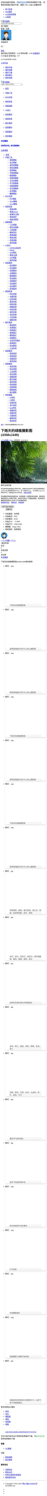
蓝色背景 (13, 302)
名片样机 (13, 405)
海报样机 (13, 413)
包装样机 (13, 403)
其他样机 (13, 421)
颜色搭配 (8, 1457)
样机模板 (8, 136)
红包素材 (13, 268)
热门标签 (8, 9)
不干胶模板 (14, 183)
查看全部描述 (27, 492)
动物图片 (13, 338)
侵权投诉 (14, 502)
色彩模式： (9, 519)
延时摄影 (13, 392)
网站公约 (8, 1472)
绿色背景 (13, 304)
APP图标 (13, 252)
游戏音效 (13, 356)
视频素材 (8, 132)
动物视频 (13, 387)
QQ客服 (8, 1449)
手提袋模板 (14, 173)
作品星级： (9, 514)
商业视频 (13, 374)
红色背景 (13, 299)
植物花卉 (13, 232)
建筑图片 (13, 335)
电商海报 (13, 209)
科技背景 (13, 309)
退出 (2, 51)
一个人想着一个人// (7, 440)
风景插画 (13, 240)
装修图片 (13, 333)
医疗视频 (13, 379)
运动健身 (13, 346)
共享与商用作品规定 (13, 1475)
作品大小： (9, 521)
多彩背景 (13, 315)
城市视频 (13, 382)
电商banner (14, 212)
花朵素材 (13, 278)
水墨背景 (13, 296)
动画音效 (13, 359)
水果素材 (13, 273)
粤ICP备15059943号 (29, 1484)
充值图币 (36, 53)
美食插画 (13, 235)
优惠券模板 (14, 178)
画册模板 (13, 175)
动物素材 (13, 281)
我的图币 (8, 75)
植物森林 (13, 390)
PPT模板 (13, 199)
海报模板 (13, 160)
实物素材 (13, 271)
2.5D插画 (13, 225)
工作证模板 (14, 181)
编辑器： (8, 527)
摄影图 (8, 1416)
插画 (7, 1424)
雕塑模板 (13, 194)
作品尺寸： (9, 524)
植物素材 (13, 276)
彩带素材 (13, 289)
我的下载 (8, 72)
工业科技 (13, 348)
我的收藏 (8, 70)
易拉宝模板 (14, 168)
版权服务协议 (5, 502)
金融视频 (13, 377)
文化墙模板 (14, 188)
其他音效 (13, 361)
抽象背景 (13, 320)
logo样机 (13, 408)
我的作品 (8, 67)
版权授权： (9, 529)
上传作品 (4, 63)
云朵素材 (13, 286)
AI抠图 (8, 17)
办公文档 (8, 97)
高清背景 (8, 119)
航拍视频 (13, 384)
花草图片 (13, 328)
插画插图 (8, 106)
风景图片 (13, 330)
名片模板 (13, 162)
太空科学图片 (15, 340)
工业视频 (13, 372)
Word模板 (13, 201)
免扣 (7, 1411)
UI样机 (12, 400)
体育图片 (13, 343)
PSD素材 (8, 12)
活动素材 (13, 283)
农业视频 (13, 369)
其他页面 (13, 260)
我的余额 (8, 78)
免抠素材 (8, 114)
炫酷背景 (13, 307)
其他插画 (13, 243)
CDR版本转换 (10, 14)
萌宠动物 (13, 238)
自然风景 (13, 366)
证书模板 (13, 191)
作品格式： (9, 516)
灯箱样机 (13, 416)
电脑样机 (13, 410)
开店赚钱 (4, 557)
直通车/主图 (14, 214)
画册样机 (13, 418)
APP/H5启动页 (15, 248)
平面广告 (8, 93)
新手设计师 (22, 2)
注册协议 (8, 1470)
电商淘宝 (8, 101)
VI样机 (12, 397)
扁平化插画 (14, 227)
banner (12, 250)
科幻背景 (13, 294)
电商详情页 (14, 219)
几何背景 (13, 317)
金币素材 (13, 265)
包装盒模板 (14, 186)
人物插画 (13, 230)
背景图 (8, 1422)
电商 (7, 1419)
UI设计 (8, 110)
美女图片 (13, 325)
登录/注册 (13, 255)
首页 (7, 89)
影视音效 (13, 353)
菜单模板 (13, 170)
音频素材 (8, 127)
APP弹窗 (13, 258)
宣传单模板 (14, 165)
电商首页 (13, 217)
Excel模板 (13, 204)
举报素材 (21, 502)
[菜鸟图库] (5, 21)
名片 (7, 1414)
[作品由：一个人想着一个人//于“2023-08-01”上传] (4, 538)
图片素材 (8, 123)
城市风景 (13, 312)
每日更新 (8, 1460)
